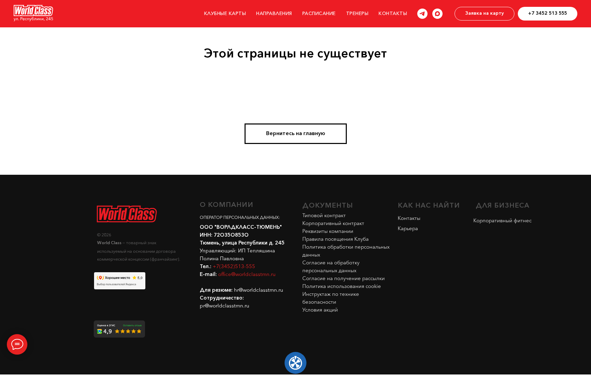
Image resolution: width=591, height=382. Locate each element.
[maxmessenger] (437, 14)
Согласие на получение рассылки (343, 278)
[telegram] (422, 14)
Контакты (393, 14)
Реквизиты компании (327, 231)
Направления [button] (274, 14)
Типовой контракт (324, 215)
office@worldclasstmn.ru (247, 275)
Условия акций (320, 309)
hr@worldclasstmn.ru (258, 290)
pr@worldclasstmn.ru (224, 306)
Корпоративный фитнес (502, 220)
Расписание (319, 14)
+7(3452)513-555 (234, 267)
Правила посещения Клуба (335, 239)
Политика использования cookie (341, 286)
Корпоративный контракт (333, 223)
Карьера (408, 228)
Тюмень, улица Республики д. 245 (242, 243)
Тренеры (357, 14)
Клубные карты (225, 14)
